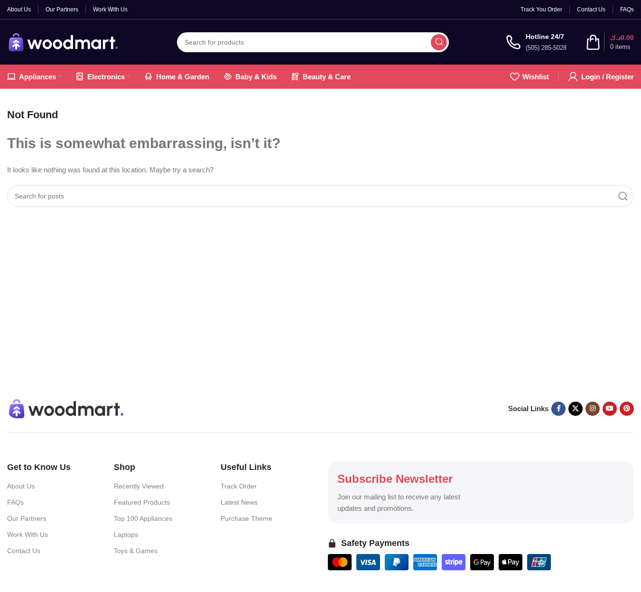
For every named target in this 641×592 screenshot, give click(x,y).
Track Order (239, 486)
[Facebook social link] (558, 409)
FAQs (15, 502)
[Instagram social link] (592, 409)
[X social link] (575, 409)
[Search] (439, 42)
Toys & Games (136, 550)
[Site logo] (63, 41)
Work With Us (27, 534)
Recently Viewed (139, 486)
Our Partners (26, 518)
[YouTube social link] (610, 409)
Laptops (126, 534)
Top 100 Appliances (143, 518)
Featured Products (142, 502)
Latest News (239, 502)
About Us (21, 486)
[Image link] (66, 408)
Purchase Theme (246, 518)
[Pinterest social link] (627, 409)
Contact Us (23, 550)
